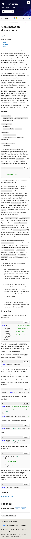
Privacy (11, 532)
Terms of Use (22, 534)
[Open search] (23, 18)
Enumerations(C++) (7, 496)
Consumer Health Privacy (8, 534)
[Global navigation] (1, 18)
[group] (15, 332)
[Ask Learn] (25, 22)
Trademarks (4, 536)
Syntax (4, 42)
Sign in (28, 18)
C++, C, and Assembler (12, 22)
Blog (23, 529)
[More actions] (28, 22)
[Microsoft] (15, 18)
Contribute (4, 532)
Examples (5, 44)
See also (5, 46)
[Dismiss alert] (28, 2)
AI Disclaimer (5, 529)
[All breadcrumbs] (2, 22)
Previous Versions (15, 529)
